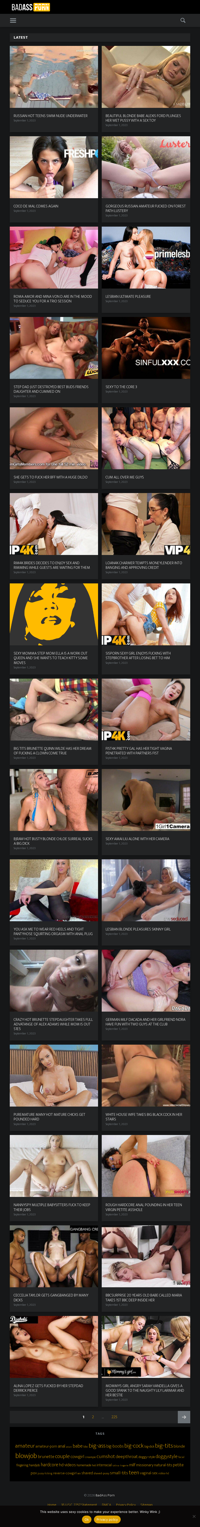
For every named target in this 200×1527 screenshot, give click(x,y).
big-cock (134, 1446)
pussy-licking (45, 1473)
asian (69, 1447)
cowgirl (77, 1456)
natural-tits (163, 1465)
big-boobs (115, 1446)
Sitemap (146, 1505)
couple (62, 1456)
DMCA (106, 1505)
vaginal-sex (149, 1473)
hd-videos (67, 1465)
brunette (46, 1456)
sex (79, 1473)
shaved (87, 1473)
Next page (184, 1417)
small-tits (119, 1473)
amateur (25, 1445)
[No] (193, 1516)
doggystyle (167, 1456)
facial (181, 1457)
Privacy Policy (126, 1505)
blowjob (26, 1456)
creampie (90, 1457)
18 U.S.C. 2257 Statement (79, 1505)
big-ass (97, 1446)
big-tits (164, 1446)
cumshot (106, 1456)
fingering (22, 1465)
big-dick (149, 1446)
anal (61, 1446)
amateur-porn (46, 1446)
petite (178, 1465)
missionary (144, 1465)
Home (52, 1505)
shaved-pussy (101, 1473)
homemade (84, 1465)
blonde (179, 1446)
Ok (87, 1519)
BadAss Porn (105, 1495)
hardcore (49, 1465)
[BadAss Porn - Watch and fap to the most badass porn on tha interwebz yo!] (31, 6)
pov (34, 1473)
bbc (85, 1446)
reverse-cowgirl (65, 1473)
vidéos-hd (163, 1473)
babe (78, 1446)
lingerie (124, 1465)
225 (115, 1416)
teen (134, 1472)
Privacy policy (107, 1519)
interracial (104, 1465)
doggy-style (147, 1457)
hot (94, 1465)
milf (132, 1465)
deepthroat (127, 1456)
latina (115, 1465)
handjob (34, 1465)
